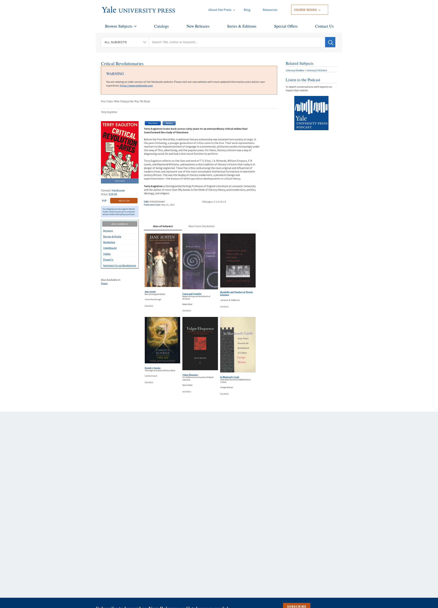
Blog (247, 10)
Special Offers (286, 26)
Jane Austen (150, 291)
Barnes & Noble (112, 236)
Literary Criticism (317, 70)
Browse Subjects (118, 26)
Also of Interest (163, 226)
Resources (270, 10)
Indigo (107, 253)
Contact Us (324, 26)
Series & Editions (241, 26)
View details (149, 306)
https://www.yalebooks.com (136, 85)
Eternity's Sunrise (152, 367)
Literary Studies (295, 70)
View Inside (120, 181)
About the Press (219, 10)
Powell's (108, 259)
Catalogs (161, 26)
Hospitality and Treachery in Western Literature (236, 293)
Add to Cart (124, 200)
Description (152, 123)
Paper (104, 283)
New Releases (197, 26)
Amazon (108, 230)
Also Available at (119, 223)
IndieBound (110, 248)
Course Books (305, 10)
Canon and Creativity (192, 293)
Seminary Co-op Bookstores (119, 265)
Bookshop (109, 242)
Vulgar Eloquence (190, 374)
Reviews (169, 123)
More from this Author (202, 226)
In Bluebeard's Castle (229, 377)
